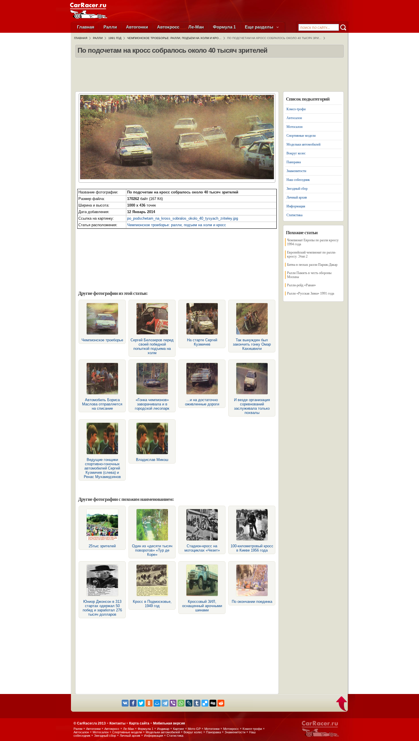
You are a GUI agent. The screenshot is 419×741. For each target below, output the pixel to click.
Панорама (293, 162)
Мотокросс (231, 728)
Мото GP (194, 728)
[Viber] (173, 703)
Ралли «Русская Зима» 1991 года (310, 293)
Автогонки (137, 27)
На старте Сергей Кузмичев (202, 342)
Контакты (117, 723)
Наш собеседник (298, 180)
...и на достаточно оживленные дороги (202, 402)
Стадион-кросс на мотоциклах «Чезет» (202, 548)
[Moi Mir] (157, 703)
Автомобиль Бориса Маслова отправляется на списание (102, 404)
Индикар (163, 728)
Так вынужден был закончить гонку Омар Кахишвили (252, 344)
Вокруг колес (296, 153)
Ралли (110, 27)
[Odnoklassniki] (149, 703)
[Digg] (213, 703)
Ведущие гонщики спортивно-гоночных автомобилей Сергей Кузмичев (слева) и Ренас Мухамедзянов (102, 468)
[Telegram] (165, 703)
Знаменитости (296, 171)
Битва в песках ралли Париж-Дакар (312, 265)
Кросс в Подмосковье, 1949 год (152, 603)
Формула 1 (224, 27)
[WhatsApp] (181, 703)
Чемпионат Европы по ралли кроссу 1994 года (313, 242)
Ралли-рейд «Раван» (301, 285)
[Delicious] (205, 703)
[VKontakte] (125, 703)
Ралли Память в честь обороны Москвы (309, 275)
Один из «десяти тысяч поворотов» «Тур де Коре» (152, 550)
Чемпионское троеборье (102, 340)
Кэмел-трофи (296, 109)
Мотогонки (211, 728)
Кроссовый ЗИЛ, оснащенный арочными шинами (202, 605)
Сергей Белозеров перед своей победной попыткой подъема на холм (152, 346)
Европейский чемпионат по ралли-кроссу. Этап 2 (311, 254)
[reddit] (220, 703)
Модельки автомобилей (303, 144)
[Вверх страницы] (341, 704)
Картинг (178, 728)
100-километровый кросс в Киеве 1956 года (252, 548)
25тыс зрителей (102, 546)
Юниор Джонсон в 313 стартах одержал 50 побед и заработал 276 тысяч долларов (102, 608)
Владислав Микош (152, 460)
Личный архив (296, 197)
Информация (295, 206)
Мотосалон (294, 127)
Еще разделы (259, 27)
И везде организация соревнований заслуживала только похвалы (252, 406)
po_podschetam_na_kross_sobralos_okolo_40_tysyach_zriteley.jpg (182, 218)
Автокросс (168, 27)
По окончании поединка (252, 601)
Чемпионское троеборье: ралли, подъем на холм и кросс (176, 225)
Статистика (294, 215)
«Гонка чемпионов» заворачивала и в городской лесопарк (152, 404)
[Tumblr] (197, 703)
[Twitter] (141, 703)
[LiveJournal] (189, 703)
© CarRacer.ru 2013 (90, 723)
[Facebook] (133, 703)
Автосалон (294, 118)
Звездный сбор (297, 189)
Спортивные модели (301, 136)
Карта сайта (139, 723)
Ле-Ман (196, 27)
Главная (85, 27)
